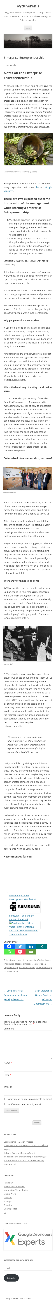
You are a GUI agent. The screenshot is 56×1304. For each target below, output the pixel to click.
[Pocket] (20, 951)
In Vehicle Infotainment (14, 1186)
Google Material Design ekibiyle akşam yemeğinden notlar (15, 995)
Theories (8, 963)
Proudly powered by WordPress (17, 1298)
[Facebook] (9, 946)
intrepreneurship (44, 967)
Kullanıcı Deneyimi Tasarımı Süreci (19, 1153)
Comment (10, 1028)
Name (8, 1062)
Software (8, 1197)
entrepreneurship (27, 967)
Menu (28, 28)
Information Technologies (38, 960)
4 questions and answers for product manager (25, 1156)
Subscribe (11, 1278)
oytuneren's (28, 6)
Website (8, 1086)
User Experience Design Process (18, 1141)
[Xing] (41, 946)
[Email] (31, 951)
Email (7, 1074)
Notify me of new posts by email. (24, 1104)
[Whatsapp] (9, 951)
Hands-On (8, 1182)
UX (5, 1212)
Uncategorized (10, 1208)
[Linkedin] (31, 946)
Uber (37, 187)
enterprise (28, 963)
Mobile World (10, 1193)
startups (8, 1201)
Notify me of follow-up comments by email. (29, 1098)
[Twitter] (20, 946)
